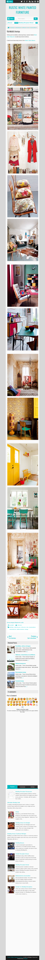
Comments (22, 787)
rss (29, 1)
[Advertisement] (22, 770)
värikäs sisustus (20, 629)
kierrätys (12, 627)
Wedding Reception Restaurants (23, 791)
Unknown (19, 625)
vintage (26, 629)
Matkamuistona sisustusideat (22, 875)
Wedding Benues (19, 843)
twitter (21, 1)
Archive (33, 787)
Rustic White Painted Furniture (22, 10)
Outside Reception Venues (22, 853)
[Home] (8, 28)
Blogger (26, 958)
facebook (24, 1)
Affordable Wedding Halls (13, 802)
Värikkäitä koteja (13, 31)
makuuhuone (17, 627)
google (27, 1)
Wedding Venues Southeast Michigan (16, 833)
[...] (27, 651)
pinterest (38, 1)
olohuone (23, 627)
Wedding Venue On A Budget (22, 822)
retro (27, 627)
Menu (10, 1)
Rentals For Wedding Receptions (23, 886)
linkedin (32, 1)
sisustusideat (32, 627)
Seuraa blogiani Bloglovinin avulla (15, 622)
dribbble (35, 1)
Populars (12, 786)
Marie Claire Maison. (30, 40)
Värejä (17, 811)
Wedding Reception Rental (19, 22)
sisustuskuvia (13, 629)
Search (36, 18)
